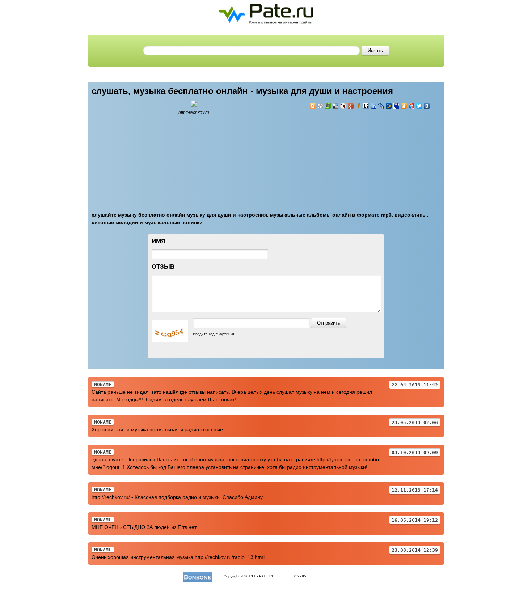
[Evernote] (328, 106)
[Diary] (343, 106)
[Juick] (358, 106)
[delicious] (335, 106)
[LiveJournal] (381, 106)
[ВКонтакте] (427, 106)
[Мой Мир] (389, 106)
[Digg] (320, 106)
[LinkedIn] (373, 106)
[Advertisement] (353, 156)
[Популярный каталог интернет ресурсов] (197, 576)
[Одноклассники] (404, 106)
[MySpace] (396, 106)
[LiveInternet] (366, 106)
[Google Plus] (351, 106)
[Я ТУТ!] (411, 106)
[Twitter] (419, 106)
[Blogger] (313, 106)
